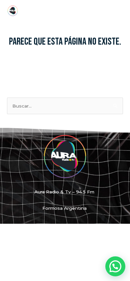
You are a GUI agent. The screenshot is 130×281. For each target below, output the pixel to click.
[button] (115, 266)
